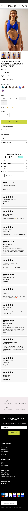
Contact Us (4, 454)
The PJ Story (4, 465)
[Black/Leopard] (9, 87)
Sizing (3, 138)
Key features (5, 134)
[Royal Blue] (19, 87)
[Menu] (1, 6)
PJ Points (3, 463)
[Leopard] (13, 87)
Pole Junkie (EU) (8, 507)
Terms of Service (5, 474)
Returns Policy (4, 449)
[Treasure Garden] (2, 87)
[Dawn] (2, 90)
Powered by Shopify (17, 507)
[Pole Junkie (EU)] (14, 6)
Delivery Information (6, 446)
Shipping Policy (5, 447)
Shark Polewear (7, 76)
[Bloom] (23, 87)
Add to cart (14, 121)
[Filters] (3, 175)
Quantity (3, 111)
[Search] (5, 6)
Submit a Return (5, 451)
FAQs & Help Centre (6, 453)
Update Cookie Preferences (8, 476)
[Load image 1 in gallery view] (14, 30)
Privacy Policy (4, 473)
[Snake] (16, 87)
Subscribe (13, 432)
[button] (14, 161)
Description (4, 130)
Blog (2, 462)
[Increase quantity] (12, 115)
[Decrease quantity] (3, 115)
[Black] (6, 87)
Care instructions (6, 142)
